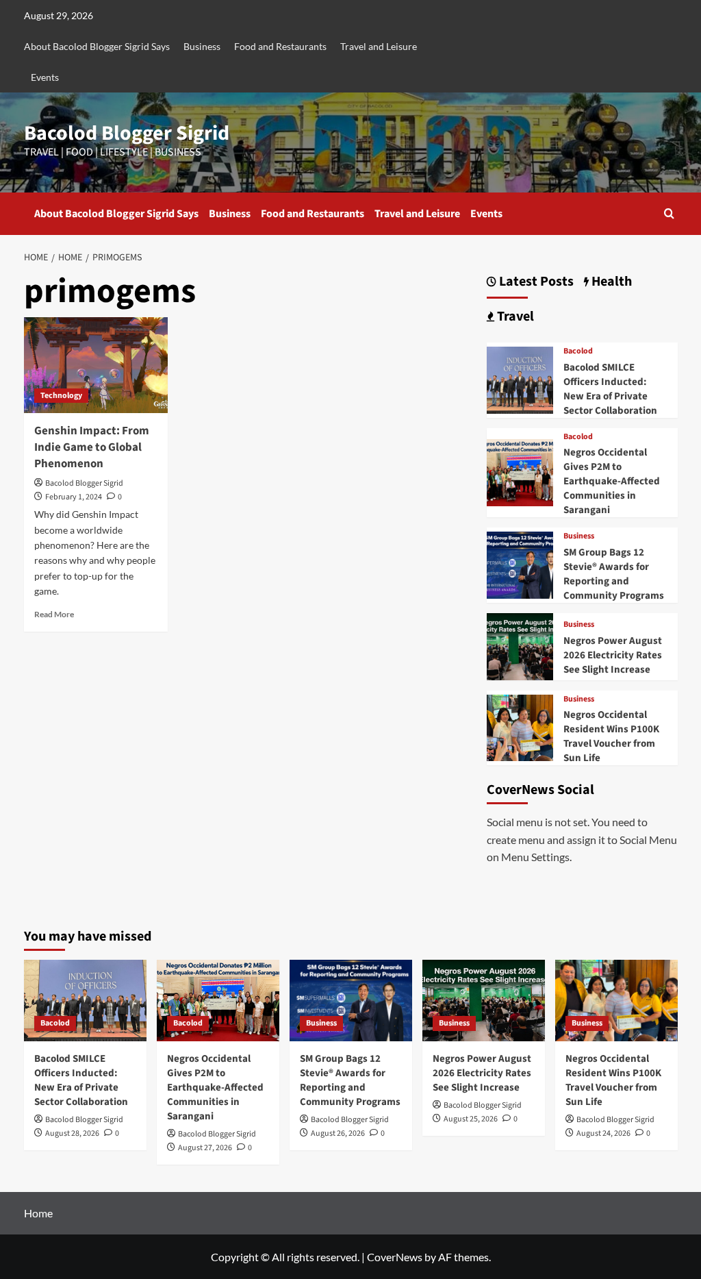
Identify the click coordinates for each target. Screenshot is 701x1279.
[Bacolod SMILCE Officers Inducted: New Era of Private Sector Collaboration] (520, 378)
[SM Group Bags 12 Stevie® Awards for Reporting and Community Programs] (520, 563)
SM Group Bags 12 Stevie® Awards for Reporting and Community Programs (613, 574)
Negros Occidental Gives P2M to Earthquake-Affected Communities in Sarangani (611, 481)
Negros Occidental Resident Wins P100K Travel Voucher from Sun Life (611, 736)
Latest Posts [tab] (535, 282)
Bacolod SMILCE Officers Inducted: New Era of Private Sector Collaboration (610, 389)
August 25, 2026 (471, 1119)
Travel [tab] (514, 317)
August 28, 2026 (72, 1133)
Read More (54, 614)
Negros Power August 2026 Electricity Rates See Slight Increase (612, 655)
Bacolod (578, 351)
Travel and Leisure (378, 46)
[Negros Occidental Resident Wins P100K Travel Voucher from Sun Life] (520, 725)
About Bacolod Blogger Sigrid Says (97, 46)
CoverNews (394, 1256)
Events (45, 77)
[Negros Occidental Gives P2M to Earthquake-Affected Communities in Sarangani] (520, 470)
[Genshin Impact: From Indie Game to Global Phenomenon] (96, 365)
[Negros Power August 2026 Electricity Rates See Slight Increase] (520, 644)
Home (38, 1212)
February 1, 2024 (73, 497)
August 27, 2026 (205, 1148)
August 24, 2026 (603, 1133)
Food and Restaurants (280, 46)
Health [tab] (610, 282)
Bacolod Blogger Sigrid (126, 133)
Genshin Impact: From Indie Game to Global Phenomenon (91, 447)
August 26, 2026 (338, 1133)
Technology (61, 395)
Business (201, 46)
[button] (669, 213)
